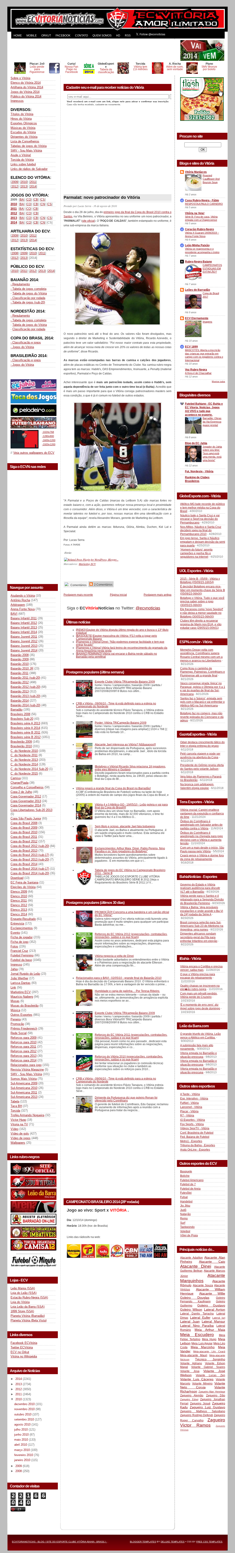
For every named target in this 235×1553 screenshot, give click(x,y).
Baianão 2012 (20, 682)
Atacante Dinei (195, 1266)
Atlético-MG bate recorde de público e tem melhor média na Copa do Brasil (202, 507)
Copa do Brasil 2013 (24, 850)
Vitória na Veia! (194, 213)
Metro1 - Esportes (191, 1141)
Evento (15, 932)
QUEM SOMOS (102, 35)
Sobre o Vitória (20, 78)
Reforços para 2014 (23, 1060)
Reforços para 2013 (23, 1055)
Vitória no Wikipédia (24, 1356)
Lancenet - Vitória (191, 1107)
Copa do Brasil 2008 (24, 823)
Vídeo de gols (20, 1133)
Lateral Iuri (218, 1317)
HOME (18, 35)
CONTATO (81, 35)
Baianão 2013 (20, 691)
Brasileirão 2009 (21, 741)
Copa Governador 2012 (26, 796)
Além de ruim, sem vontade (174, 68)
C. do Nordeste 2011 (24, 755)
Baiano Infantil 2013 (24, 627)
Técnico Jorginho (210, 1359)
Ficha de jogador (22, 937)
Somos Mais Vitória (24, 1078)
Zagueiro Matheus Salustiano (202, 1411)
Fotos (14, 946)
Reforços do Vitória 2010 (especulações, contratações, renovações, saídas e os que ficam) (129, 1058)
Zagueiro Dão (215, 1395)
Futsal (184, 1197)
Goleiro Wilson (191, 1309)
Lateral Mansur (213, 1321)
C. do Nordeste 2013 (24, 759)
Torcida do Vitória (22, 159)
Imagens (207, 321)
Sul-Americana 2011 (24, 1092)
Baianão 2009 (20, 659)
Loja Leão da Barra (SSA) (28, 1306)
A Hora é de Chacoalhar (198, 373)
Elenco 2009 (19, 891)
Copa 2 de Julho (21, 792)
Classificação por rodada (28, 329)
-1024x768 (48, 432)
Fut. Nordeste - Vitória (199, 471)
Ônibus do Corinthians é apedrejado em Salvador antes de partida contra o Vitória (201, 825)
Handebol (186, 1201)
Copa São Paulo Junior (26, 818)
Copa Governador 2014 (26, 805)
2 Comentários (102, 584)
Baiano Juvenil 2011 (24, 636)
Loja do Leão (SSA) (23, 1293)
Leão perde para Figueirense (37, 69)
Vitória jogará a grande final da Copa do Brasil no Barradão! (113, 788)
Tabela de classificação (106, 70)
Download (17, 878)
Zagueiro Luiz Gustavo (207, 1407)
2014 (33, 186)
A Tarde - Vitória (190, 1094)
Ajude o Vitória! (21, 155)
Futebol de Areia (190, 1188)
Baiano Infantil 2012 (24, 623)
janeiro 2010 (22, 1460)
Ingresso (16, 964)
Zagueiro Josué (200, 1403)
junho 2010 (22, 1434)
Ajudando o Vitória (23, 595)
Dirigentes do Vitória (24, 136)
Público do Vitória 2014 (26, 96)
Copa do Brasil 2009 (24, 827)
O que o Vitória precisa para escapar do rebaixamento (197, 976)
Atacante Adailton (191, 1257)
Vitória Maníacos (196, 172)
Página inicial (118, 594)
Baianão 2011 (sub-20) (25, 677)
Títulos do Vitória (22, 114)
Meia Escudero (197, 1334)
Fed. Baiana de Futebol (194, 1136)
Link (13, 987)
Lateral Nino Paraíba (197, 1325)
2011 (33, 182)
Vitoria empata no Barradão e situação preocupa (198, 1055)
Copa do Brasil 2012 (24, 841)
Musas (15, 1001)
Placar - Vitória (189, 1111)
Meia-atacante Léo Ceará (209, 1351)
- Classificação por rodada (28, 298)
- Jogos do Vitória (22, 347)
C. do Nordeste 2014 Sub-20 (29, 769)
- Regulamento (20, 284)
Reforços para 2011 (23, 1046)
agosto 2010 (22, 1424)
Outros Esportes (21, 1014)
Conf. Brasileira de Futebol (196, 1132)
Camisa (16, 778)
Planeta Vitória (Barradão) (28, 1316)
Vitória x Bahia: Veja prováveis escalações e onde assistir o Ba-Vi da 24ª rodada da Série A (201, 911)
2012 (14, 186)
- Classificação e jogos (26, 342)
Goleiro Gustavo (211, 1305)
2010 (24, 182)
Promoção (17, 1024)
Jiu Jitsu (185, 1205)
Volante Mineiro (202, 1383)
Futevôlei (186, 1192)
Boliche (185, 1175)
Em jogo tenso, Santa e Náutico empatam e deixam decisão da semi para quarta (202, 542)
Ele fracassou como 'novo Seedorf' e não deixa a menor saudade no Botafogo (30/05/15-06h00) (201, 613)
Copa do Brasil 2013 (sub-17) (30, 855)
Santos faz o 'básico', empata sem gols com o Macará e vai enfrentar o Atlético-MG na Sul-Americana (202, 702)
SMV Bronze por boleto (209, 68)
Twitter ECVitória (22, 1347)
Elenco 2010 (19, 896)
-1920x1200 (48, 444)
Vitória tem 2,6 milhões (140, 68)
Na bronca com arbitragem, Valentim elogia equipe (197, 786)
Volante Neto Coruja (202, 1385)
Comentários (78, 585)
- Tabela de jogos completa (28, 289)
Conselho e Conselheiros (27, 787)
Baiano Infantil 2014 (24, 632)
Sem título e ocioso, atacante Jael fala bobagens (125, 826)
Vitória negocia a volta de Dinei (114, 955)
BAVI (14, 613)
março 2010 (22, 1450)
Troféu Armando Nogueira (27, 1115)
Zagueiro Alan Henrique (212, 1391)
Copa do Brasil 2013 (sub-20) (30, 859)
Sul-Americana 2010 (24, 1088)
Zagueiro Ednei (189, 1399)
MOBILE (31, 35)
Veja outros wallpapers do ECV (33, 452)
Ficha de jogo (19, 942)
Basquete (186, 1171)
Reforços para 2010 (23, 1042)
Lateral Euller (200, 1317)
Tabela (15, 1101)
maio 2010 (21, 1439)
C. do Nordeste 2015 (24, 773)
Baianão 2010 (20, 664)
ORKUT (46, 35)
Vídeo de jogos (21, 1138)
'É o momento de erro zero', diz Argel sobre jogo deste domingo (200, 1006)
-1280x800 (48, 436)
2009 (14, 182)
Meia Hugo (209, 1339)
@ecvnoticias (148, 608)
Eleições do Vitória (23, 887)
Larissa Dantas (21, 983)
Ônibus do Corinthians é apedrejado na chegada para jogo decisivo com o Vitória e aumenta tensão (201, 838)
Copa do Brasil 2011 (24, 837)
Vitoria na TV (19, 1124)
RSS (128, 35)
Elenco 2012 (19, 905)
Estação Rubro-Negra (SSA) (29, 1297)
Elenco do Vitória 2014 (26, 82)
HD (118, 35)
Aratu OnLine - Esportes (195, 1149)
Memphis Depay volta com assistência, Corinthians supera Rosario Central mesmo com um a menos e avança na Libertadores (201, 655)
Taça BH (16, 1106)
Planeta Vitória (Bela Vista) (29, 1320)
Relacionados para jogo (26, 1065)
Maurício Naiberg (22, 996)
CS (43, 199)
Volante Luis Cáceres (196, 1379)
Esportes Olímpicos (24, 123)
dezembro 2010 (25, 1404)
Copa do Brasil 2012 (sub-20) (30, 846)
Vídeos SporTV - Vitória (194, 1128)
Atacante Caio (212, 1261)
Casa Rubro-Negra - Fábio (202, 200)
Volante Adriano (191, 1363)
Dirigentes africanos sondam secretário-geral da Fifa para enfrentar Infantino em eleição (198, 937)
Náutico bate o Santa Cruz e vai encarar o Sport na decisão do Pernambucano (200, 519)
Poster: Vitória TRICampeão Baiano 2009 (120, 722)
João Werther (19, 978)
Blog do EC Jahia (196, 443)
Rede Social (19, 1033)
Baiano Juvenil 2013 (24, 646)
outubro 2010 (23, 1414)
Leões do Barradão (197, 289)
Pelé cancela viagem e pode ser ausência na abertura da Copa (200, 755)
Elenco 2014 (19, 914)
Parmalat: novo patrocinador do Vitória (102, 197)
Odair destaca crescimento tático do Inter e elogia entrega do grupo (202, 744)
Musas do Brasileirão (25, 1005)
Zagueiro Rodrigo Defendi (196, 1415)
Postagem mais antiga (157, 594)
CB (36, 199)
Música (15, 1010)
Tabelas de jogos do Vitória (29, 146)
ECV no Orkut (20, 1352)
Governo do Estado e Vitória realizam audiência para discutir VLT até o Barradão (200, 888)
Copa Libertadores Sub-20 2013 (31, 810)
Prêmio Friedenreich (24, 1028)
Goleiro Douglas (194, 1297)
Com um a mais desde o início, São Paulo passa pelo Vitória (202, 849)
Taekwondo (187, 1227)
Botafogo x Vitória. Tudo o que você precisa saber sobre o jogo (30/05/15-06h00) (202, 601)
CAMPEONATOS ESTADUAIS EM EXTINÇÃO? (212, 268)
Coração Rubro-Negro (199, 229)
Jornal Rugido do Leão (25, 973)
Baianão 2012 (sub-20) (25, 687)
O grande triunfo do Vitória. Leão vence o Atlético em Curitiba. (200, 1035)
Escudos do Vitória (23, 132)
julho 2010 (21, 1429)
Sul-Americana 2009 (24, 1083)
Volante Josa (189, 1371)
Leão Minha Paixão (197, 245)
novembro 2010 (25, 1409)
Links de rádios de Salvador (29, 169)
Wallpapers (18, 1142)
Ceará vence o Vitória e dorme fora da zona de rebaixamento (202, 857)
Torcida (15, 1110)
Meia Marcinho (203, 1347)
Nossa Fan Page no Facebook (71, 69)
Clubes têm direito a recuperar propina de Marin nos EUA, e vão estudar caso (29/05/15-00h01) (200, 624)
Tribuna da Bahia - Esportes (197, 1145)
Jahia (14, 969)
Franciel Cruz (19, 950)
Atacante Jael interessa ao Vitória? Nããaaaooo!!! (125, 744)
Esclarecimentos (22, 928)
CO (29, 199)
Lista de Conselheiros (25, 141)
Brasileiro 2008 (20, 714)
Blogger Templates (143, 1541)
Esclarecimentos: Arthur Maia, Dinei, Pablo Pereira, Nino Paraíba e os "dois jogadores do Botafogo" (130, 850)
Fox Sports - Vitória (192, 1124)
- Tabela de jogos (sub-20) (28, 302)
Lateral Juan (190, 1321)
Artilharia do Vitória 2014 (27, 87)
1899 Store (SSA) (22, 1311)
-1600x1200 (48, 440)
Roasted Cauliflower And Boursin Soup (211, 179)
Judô (183, 1210)
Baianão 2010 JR (22, 668)
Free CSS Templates (209, 1541)
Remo (184, 1218)
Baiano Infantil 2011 (24, 618)
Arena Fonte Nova (23, 609)
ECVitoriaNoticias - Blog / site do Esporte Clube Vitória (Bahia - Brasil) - (59, 1541)
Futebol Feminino (22, 955)
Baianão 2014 (20, 700)
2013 (24, 186)
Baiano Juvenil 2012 (24, 641)
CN (43, 204)
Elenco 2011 (19, 900)
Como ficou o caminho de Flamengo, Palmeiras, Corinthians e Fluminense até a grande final (202, 672)
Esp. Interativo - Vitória (194, 1098)
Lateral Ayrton (214, 1309)
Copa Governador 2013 (26, 801)
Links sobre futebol (23, 164)
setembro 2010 (24, 1419)
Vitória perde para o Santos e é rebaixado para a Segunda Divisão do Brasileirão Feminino (202, 899)
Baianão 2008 (20, 655)
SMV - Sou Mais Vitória (26, 150)
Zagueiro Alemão (191, 1395)
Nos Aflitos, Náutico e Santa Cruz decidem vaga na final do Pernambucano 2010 (200, 530)
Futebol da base (21, 960)
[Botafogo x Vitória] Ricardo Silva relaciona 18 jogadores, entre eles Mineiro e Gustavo (130, 768)
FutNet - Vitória (189, 1103)
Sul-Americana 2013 (24, 1097)
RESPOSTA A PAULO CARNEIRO (204, 203)
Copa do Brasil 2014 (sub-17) (30, 868)
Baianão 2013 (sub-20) (25, 696)
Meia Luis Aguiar (202, 1343)
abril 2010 (21, 1444)
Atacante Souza (203, 1285)
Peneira (16, 1019)
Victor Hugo (18, 1119)
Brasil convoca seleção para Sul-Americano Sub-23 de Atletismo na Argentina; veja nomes (201, 926)
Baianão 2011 (19, 673)
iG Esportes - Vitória (192, 1119)
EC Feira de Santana (24, 882)
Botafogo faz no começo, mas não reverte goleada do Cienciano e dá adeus (202, 717)
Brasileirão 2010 (21, 746)
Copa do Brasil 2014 (24, 864)
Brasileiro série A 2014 (25, 728)
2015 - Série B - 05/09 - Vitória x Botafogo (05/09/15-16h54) (200, 580)
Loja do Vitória (20, 1302)
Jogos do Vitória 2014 (25, 92)
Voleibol (185, 1231)
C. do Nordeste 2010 (24, 751)
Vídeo (14, 1129)
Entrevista (17, 923)
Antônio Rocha (20, 600)
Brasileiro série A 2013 (25, 723)
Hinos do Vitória (21, 118)
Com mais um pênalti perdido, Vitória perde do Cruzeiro (199, 995)
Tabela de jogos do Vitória (29, 293)
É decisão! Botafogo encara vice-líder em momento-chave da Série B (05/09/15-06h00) (202, 590)
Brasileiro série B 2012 (26, 737)
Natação (185, 1214)
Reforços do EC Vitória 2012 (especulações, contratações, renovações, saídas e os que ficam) (131, 935)
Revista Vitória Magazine (27, 1069)
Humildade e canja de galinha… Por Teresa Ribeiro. (127, 990)
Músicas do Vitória (23, 128)
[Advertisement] (95, 50)
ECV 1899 (191, 346)
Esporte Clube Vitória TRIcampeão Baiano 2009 (125, 681)
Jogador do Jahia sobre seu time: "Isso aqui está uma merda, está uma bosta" (212, 453)
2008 (14, 253)
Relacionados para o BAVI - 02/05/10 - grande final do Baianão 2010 (119, 977)
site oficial (88, 220)
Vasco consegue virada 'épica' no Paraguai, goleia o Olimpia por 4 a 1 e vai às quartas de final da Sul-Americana (202, 689)
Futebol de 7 (188, 1184)
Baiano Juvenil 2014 (24, 650)
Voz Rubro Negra (196, 369)
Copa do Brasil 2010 (24, 832)
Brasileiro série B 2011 (25, 732)
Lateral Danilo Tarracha (197, 1313)
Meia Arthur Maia (210, 1330)
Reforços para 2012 (23, 1051)
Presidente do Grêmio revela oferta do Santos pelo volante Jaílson (202, 767)
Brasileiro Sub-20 (22, 718)
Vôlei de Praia (189, 1235)
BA (22, 199)
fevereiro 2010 (24, 1455)
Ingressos (17, 100)
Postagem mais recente (78, 594)
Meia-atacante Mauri (193, 1355)
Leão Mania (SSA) (23, 1288)
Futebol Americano (192, 1180)
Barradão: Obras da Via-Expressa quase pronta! (212, 421)
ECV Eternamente (196, 318)
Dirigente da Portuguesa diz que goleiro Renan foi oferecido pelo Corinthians (126, 1099)
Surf (182, 1222)
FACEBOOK (63, 35)
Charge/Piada (19, 782)
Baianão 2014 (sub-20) (25, 705)
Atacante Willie (212, 1293)
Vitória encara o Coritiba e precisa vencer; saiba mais (201, 968)
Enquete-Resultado (23, 919)
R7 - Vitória (187, 1115)
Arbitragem (18, 604)
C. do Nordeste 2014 (24, 764)
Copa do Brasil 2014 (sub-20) (30, 873)
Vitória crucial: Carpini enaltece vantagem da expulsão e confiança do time (202, 813)
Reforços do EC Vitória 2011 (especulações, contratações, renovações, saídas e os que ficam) (131, 1036)
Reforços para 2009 (23, 1037)
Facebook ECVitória (24, 1343)
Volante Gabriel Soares (208, 1367)
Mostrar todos (218, 381)
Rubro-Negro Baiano (198, 261)
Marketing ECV (21, 992)
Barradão (16, 709)
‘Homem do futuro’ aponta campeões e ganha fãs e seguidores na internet (196, 553)
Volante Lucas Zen (210, 1375)
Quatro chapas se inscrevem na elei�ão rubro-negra (200, 987)
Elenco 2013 (19, 909)
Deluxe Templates (173, 1541)
